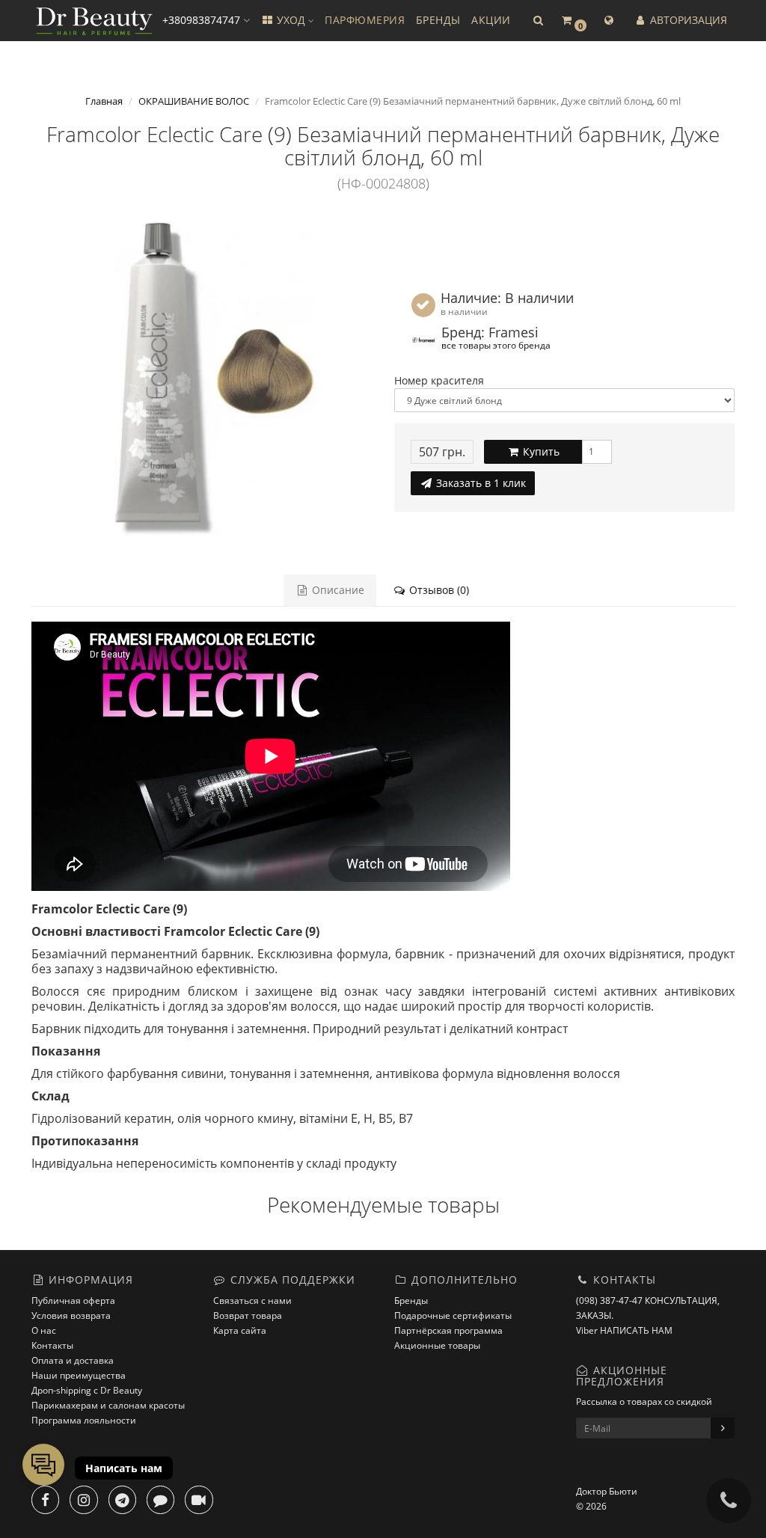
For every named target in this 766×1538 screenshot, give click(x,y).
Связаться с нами (252, 1300)
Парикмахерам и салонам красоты (108, 1405)
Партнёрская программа (448, 1330)
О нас (43, 1330)
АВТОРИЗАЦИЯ (687, 20)
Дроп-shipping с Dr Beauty (86, 1390)
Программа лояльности (83, 1420)
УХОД (291, 20)
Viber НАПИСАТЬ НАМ (624, 1330)
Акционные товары (437, 1345)
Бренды (411, 1300)
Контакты (52, 1345)
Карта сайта (239, 1330)
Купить (540, 451)
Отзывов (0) (437, 590)
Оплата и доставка (72, 1360)
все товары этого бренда (496, 345)
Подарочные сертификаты (453, 1315)
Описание (336, 590)
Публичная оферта (73, 1300)
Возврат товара (247, 1315)
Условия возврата (71, 1315)
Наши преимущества (78, 1375)
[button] (538, 20)
